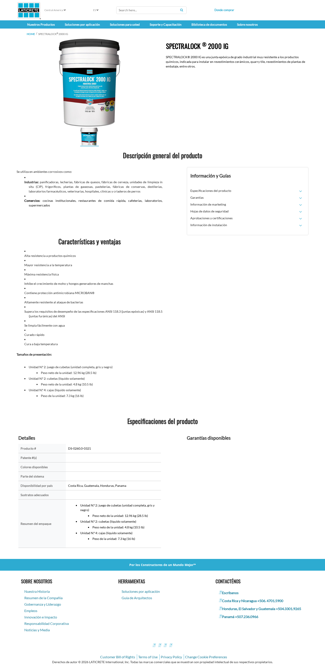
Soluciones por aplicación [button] (82, 24)
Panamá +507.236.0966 (240, 616)
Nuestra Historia (37, 591)
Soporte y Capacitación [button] (166, 24)
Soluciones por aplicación (141, 591)
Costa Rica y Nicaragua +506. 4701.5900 (252, 601)
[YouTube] (165, 646)
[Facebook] (154, 646)
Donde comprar (224, 10)
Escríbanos (230, 593)
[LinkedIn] (170, 646)
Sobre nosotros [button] (247, 24)
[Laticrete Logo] (29, 10)
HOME (31, 34)
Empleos (30, 610)
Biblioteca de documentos (209, 24)
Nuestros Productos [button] (41, 24)
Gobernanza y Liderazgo (42, 604)
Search (181, 10)
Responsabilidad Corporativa (46, 623)
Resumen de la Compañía (43, 598)
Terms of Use (148, 657)
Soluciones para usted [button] (125, 24)
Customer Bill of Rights (117, 657)
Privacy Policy (171, 657)
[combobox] (151, 10)
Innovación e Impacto (40, 617)
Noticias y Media (37, 630)
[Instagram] (159, 646)
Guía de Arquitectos (137, 598)
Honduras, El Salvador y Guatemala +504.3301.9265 (261, 609)
